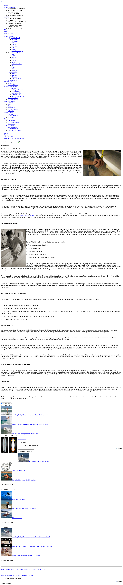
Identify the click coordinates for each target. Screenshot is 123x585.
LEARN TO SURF (13, 20)
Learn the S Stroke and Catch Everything (24, 480)
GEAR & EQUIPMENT (15, 23)
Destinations (11, 120)
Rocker (14, 60)
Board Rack (19, 569)
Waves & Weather (9, 112)
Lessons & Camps (13, 85)
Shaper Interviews (13, 80)
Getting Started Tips (17, 90)
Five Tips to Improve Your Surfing (39, 461)
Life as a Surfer (12, 127)
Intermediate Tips (16, 93)
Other (13, 49)
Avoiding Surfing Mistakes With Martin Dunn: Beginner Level (30, 415)
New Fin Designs (17, 78)
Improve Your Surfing (10, 86)
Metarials (14, 70)
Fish (13, 43)
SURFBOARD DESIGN (15, 18)
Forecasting (11, 117)
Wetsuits (10, 103)
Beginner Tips (16, 91)
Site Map (30, 575)
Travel (6, 119)
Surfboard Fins (13, 72)
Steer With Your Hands (18, 499)
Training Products (13, 99)
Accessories (11, 107)
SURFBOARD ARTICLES (16, 15)
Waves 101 (11, 114)
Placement (14, 77)
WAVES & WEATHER (15, 25)
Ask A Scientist (8, 33)
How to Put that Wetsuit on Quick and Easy (24, 508)
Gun (13, 47)
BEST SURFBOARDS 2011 (16, 9)
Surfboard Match (10, 569)
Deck (13, 65)
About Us (3, 575)
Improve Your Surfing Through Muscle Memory (26, 433)
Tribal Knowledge (13, 98)
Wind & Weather (12, 115)
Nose (13, 67)
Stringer (14, 62)
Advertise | (25, 575)
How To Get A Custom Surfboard (14, 138)
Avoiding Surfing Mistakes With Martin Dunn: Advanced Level (30, 424)
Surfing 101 (11, 83)
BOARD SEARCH (13, 14)
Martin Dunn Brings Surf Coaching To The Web (26, 555)
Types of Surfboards (14, 38)
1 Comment (22, 439)
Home (6, 5)
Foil (13, 68)
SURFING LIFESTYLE (15, 28)
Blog (5, 31)
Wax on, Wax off (17, 518)
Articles (6, 17)
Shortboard (15, 39)
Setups (13, 73)
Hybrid (14, 44)
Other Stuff (11, 111)
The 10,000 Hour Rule (18, 470)
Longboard (15, 41)
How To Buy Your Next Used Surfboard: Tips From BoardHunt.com (32, 546)
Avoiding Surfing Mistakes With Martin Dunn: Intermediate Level (31, 537)
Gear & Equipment (9, 101)
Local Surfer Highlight (14, 130)
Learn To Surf (8, 81)
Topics (6, 135)
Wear (9, 104)
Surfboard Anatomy (14, 52)
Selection (14, 75)
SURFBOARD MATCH (15, 10)
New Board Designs (17, 51)
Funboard (14, 46)
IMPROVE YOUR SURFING (17, 22)
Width (13, 55)
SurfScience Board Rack (27, 215)
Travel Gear (11, 124)
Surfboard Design (9, 36)
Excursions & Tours (13, 122)
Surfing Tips (12, 88)
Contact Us (10, 575)
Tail (13, 54)
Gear (9, 106)
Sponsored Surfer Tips (18, 96)
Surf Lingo (18, 575)
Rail (13, 59)
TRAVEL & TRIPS (13, 26)
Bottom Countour (17, 64)
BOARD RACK (13, 12)
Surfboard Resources (10, 7)
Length (14, 57)
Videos (6, 30)
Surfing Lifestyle (9, 125)
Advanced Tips (16, 94)
